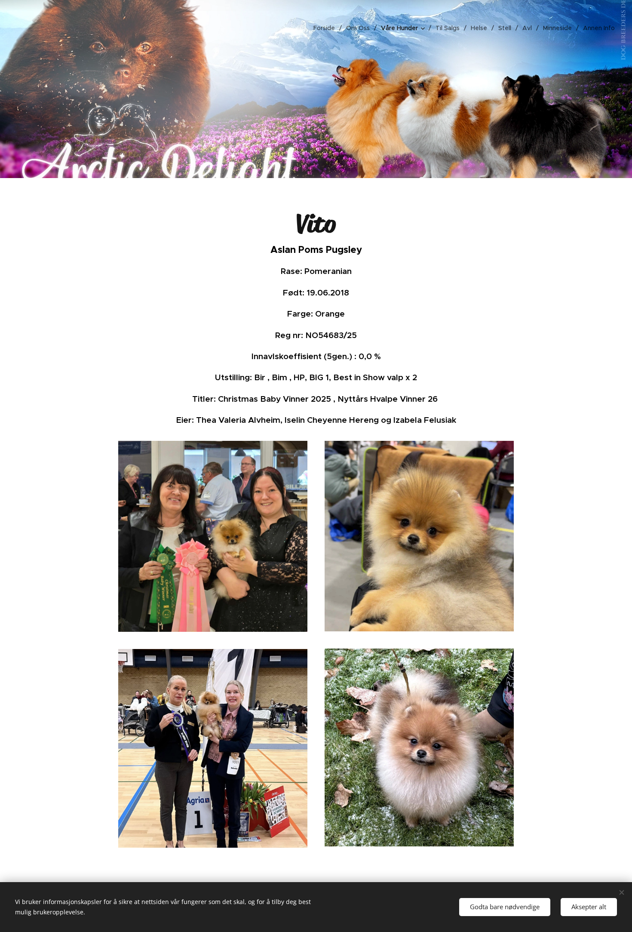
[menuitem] (326, 28)
